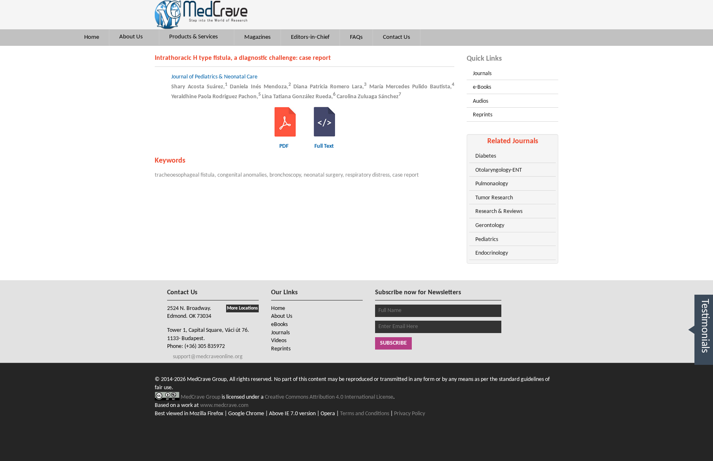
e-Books (482, 87)
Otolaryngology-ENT (498, 170)
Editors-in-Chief (310, 37)
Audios (480, 101)
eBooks (279, 325)
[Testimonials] (703, 374)
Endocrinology (491, 253)
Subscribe (393, 343)
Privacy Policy (409, 414)
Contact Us (396, 37)
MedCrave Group (201, 397)
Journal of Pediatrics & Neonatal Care (214, 77)
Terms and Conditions (364, 414)
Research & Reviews (498, 211)
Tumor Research (494, 198)
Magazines (257, 37)
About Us (131, 37)
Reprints (482, 115)
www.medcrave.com (224, 405)
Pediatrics (486, 239)
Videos (278, 341)
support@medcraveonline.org (207, 357)
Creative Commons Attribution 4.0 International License (329, 397)
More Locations (242, 308)
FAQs (356, 37)
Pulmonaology (491, 184)
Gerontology (489, 225)
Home (91, 37)
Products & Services (194, 37)
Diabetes (485, 156)
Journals (482, 74)
